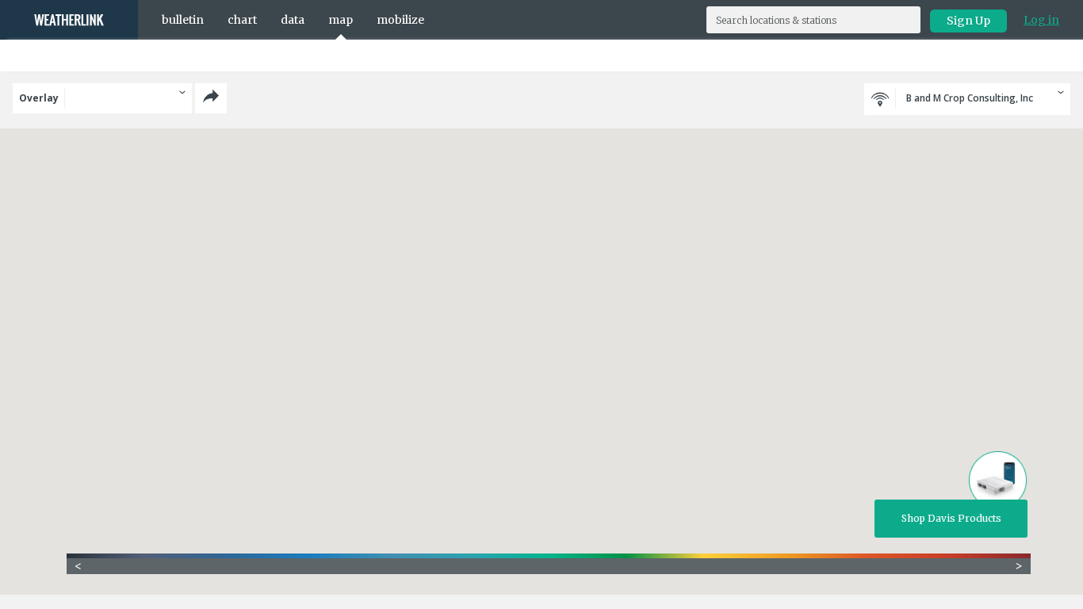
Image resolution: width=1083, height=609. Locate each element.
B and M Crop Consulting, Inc (968, 98)
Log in (1041, 20)
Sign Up (968, 20)
